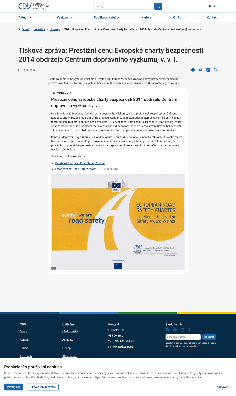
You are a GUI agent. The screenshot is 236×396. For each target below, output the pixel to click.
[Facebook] (193, 70)
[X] (216, 70)
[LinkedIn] (208, 70)
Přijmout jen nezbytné (42, 387)
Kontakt (212, 17)
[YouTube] (200, 70)
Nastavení (223, 387)
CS (209, 6)
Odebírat (209, 336)
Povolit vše (13, 387)
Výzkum (62, 17)
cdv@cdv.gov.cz (123, 346)
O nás (177, 17)
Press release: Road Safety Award (75, 169)
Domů (25, 29)
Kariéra (146, 17)
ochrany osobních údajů (186, 346)
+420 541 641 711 (124, 341)
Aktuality (24, 17)
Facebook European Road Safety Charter (80, 163)
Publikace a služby (107, 17)
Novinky (55, 29)
